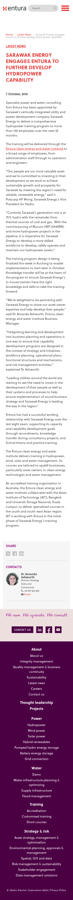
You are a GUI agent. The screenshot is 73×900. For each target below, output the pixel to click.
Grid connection (36, 759)
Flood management (36, 796)
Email (27, 594)
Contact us (36, 694)
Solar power (36, 736)
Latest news (36, 683)
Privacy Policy (58, 890)
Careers (36, 688)
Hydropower (36, 725)
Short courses (36, 822)
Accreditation (36, 811)
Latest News (24, 34)
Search (54, 8)
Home (9, 34)
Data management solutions (36, 875)
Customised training (36, 816)
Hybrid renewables (36, 742)
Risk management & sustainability (36, 864)
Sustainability (36, 677)
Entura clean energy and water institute (34, 148)
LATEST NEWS (16, 46)
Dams (36, 774)
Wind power (36, 730)
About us (36, 655)
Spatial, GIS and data (36, 858)
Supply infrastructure (36, 790)
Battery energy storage (36, 753)
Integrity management (36, 661)
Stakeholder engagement (36, 869)
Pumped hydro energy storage (36, 747)
